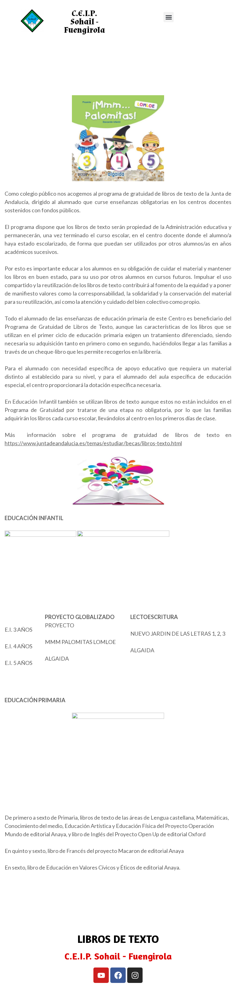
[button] (168, 17)
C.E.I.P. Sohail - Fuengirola (84, 21)
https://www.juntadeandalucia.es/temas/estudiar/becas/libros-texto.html (93, 443)
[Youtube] (101, 975)
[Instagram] (135, 975)
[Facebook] (118, 975)
